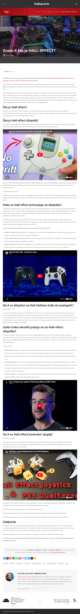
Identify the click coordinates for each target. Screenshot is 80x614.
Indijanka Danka (10, 55)
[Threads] (31, 558)
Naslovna (38, 11)
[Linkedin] (13, 558)
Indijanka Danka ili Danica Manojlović (28, 577)
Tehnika (50, 11)
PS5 (44, 563)
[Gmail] (22, 558)
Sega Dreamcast (51, 563)
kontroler (27, 563)
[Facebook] (4, 558)
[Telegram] (25, 558)
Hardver (56, 11)
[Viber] (19, 558)
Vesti (44, 11)
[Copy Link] (35, 558)
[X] (7, 558)
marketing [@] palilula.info (57, 552)
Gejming (12, 563)
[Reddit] (10, 558)
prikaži (11, 71)
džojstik (6, 563)
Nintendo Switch (36, 563)
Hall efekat (19, 563)
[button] (76, 4)
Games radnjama (64, 247)
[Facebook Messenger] (28, 558)
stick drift (60, 563)
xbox (67, 563)
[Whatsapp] (16, 558)
